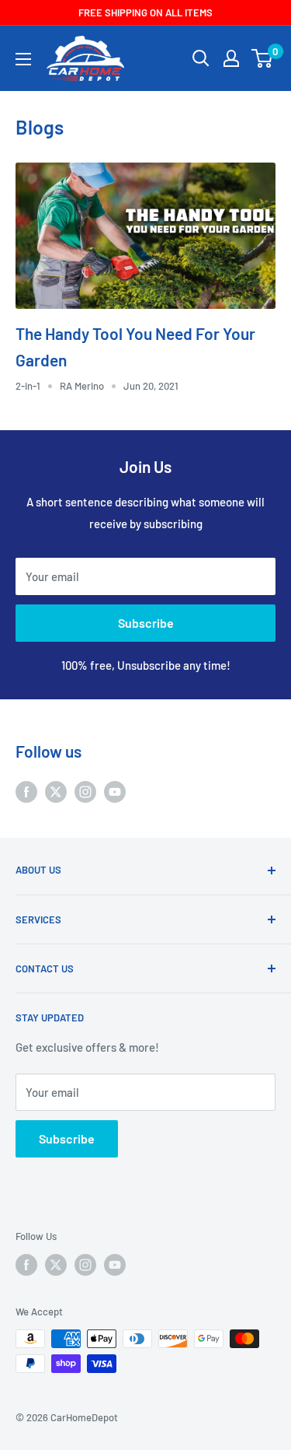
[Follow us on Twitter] (56, 791)
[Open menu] (23, 59)
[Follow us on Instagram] (85, 791)
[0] (262, 58)
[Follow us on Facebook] (26, 791)
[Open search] (201, 58)
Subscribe (146, 622)
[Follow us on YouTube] (115, 791)
